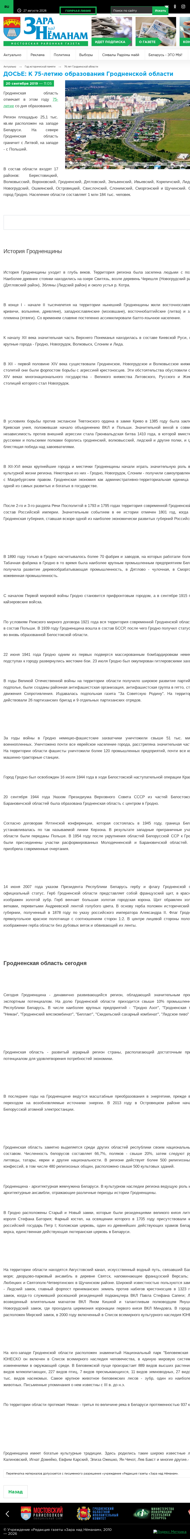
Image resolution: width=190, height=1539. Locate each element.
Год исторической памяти (40, 66)
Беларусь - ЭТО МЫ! (165, 55)
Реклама (37, 55)
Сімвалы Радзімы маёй (120, 55)
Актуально (12, 55)
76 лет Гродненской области (81, 66)
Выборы (86, 55)
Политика (62, 55)
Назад (15, 1491)
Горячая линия (78, 10)
